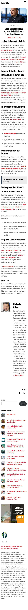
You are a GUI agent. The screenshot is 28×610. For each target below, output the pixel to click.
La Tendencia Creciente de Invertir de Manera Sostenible (15, 475)
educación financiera (8, 266)
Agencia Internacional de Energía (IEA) (11, 250)
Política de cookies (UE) (6, 548)
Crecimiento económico (10, 133)
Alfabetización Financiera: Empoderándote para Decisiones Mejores (16, 469)
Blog (20, 37)
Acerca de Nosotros (5, 546)
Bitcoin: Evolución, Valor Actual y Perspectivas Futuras (14, 427)
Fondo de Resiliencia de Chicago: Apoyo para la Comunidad (16, 421)
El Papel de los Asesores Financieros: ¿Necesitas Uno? (15, 457)
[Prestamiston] (4, 537)
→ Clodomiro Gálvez (18, 375)
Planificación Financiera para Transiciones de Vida (13, 498)
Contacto (15, 548)
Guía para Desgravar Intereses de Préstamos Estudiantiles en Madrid (14, 446)
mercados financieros (6, 50)
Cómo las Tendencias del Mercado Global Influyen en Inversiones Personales (14, 31)
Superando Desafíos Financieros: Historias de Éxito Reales (14, 486)
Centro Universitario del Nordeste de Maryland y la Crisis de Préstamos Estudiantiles (15, 433)
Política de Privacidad (17, 546)
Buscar (3, 400)
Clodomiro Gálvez (12, 37)
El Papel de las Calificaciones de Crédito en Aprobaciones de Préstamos (16, 463)
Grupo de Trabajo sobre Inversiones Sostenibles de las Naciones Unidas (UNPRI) (13, 206)
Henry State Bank (10, 414)
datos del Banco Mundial (16, 120)
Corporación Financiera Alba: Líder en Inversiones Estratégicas (15, 440)
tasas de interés (20, 62)
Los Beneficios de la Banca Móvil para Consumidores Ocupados (15, 480)
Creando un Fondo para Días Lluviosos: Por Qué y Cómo (15, 451)
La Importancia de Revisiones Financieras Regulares (16, 492)
